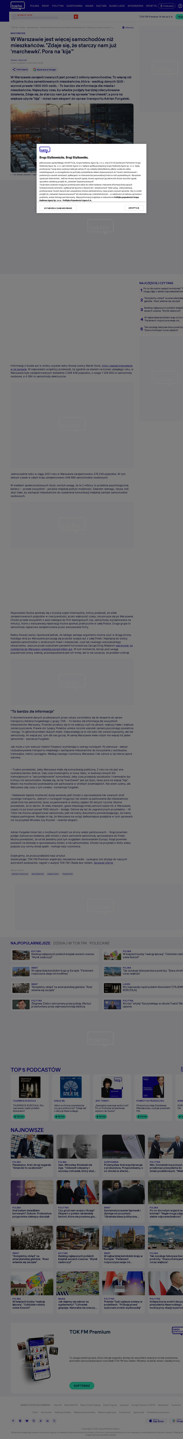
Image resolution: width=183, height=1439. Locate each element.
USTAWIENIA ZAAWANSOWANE (58, 208)
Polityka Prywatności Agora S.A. (77, 200)
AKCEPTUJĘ (134, 208)
